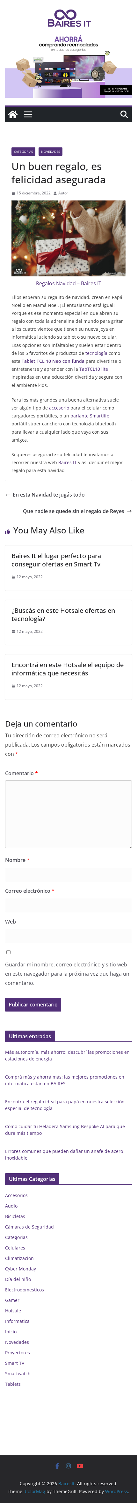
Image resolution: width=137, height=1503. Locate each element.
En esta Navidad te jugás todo (49, 494)
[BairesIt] (12, 114)
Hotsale (13, 1311)
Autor (63, 193)
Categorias (23, 151)
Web (10, 921)
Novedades (50, 151)
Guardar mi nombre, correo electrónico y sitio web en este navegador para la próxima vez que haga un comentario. (67, 973)
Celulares (15, 1248)
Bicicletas (15, 1216)
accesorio (58, 408)
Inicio (11, 1332)
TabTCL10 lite (93, 369)
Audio (11, 1206)
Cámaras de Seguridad (29, 1227)
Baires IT (67, 462)
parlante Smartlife (89, 416)
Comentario (21, 773)
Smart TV (14, 1363)
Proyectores (17, 1353)
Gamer (12, 1300)
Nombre (17, 859)
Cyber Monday (20, 1269)
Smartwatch (18, 1374)
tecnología (95, 353)
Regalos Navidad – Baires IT (68, 283)
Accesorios (16, 1195)
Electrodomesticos (24, 1290)
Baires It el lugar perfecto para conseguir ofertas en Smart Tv (56, 560)
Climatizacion (19, 1258)
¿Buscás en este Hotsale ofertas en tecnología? (63, 614)
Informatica (17, 1321)
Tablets (13, 1384)
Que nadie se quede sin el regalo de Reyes (73, 511)
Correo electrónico (29, 890)
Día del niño (18, 1279)
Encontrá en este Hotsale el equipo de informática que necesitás (67, 668)
